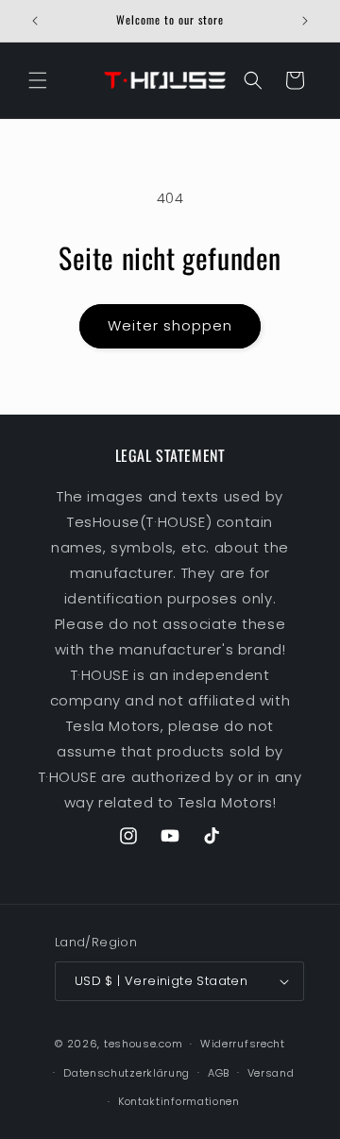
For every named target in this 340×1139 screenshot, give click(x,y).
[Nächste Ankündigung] (305, 21)
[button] (38, 80)
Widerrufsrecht (242, 1043)
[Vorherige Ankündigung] (35, 21)
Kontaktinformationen (179, 1101)
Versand (271, 1072)
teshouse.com (143, 1043)
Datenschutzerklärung (126, 1072)
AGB (219, 1072)
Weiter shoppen (170, 325)
